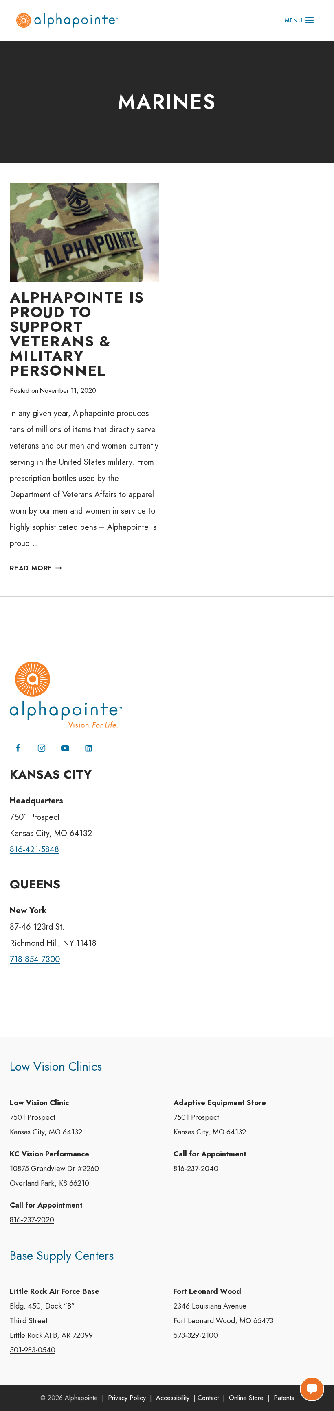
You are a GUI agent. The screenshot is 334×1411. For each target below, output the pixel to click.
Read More (36, 568)
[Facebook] (18, 748)
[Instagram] (41, 748)
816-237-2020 (32, 1220)
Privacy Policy (127, 1397)
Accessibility (172, 1397)
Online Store (246, 1397)
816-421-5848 (34, 850)
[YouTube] (65, 748)
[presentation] (84, 232)
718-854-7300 (35, 959)
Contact (208, 1397)
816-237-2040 (196, 1168)
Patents (284, 1397)
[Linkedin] (89, 748)
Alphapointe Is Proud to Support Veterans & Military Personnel (77, 334)
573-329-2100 (196, 1335)
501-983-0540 (32, 1350)
